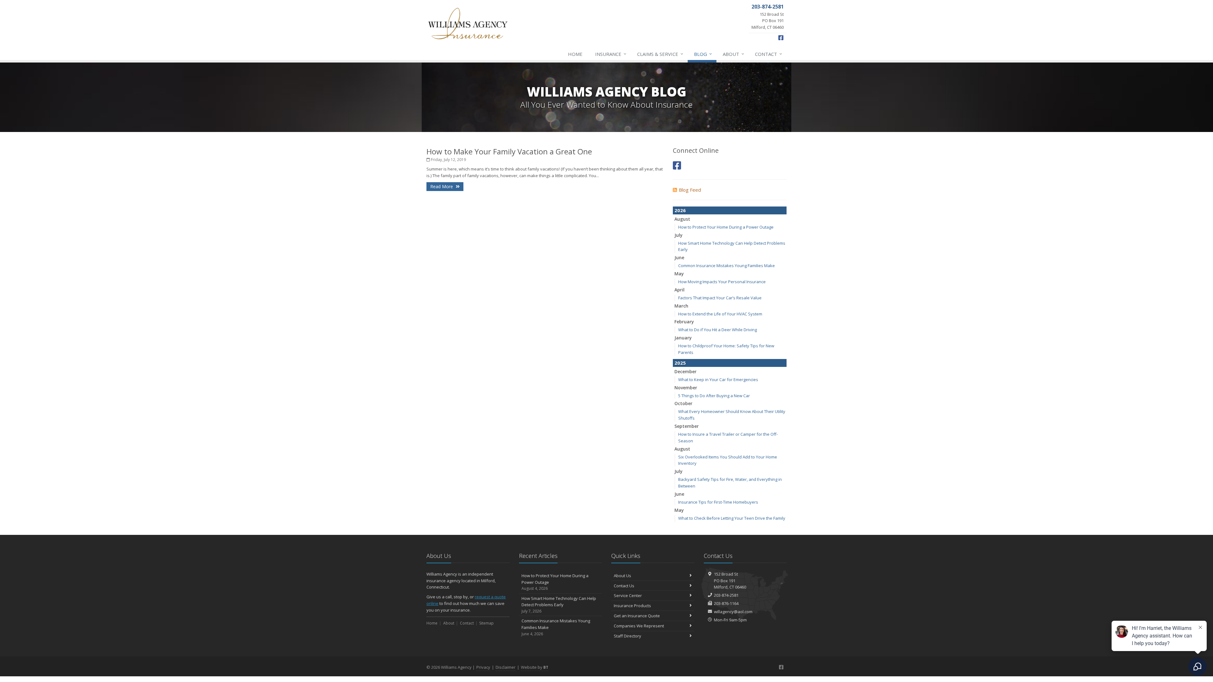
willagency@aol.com (733, 611)
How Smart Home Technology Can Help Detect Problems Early (559, 604)
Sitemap (486, 623)
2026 (680, 210)
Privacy (483, 667)
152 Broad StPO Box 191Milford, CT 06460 (730, 580)
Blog (703, 54)
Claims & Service (660, 54)
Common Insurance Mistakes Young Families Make (726, 265)
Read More (442, 186)
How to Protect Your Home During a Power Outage (726, 227)
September (686, 426)
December (685, 371)
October (683, 403)
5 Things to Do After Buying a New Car (714, 395)
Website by (534, 667)
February (684, 322)
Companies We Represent (639, 626)
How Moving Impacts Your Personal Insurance (722, 281)
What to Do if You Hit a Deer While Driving (717, 329)
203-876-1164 (726, 603)
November (685, 388)
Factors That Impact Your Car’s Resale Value (720, 298)
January (683, 338)
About (733, 54)
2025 (680, 363)
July (678, 235)
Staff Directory (627, 636)
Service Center (628, 595)
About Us (622, 575)
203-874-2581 (726, 595)
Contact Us (624, 586)
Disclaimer (506, 667)
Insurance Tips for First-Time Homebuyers (718, 502)
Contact (768, 54)
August (682, 219)
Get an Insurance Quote (637, 616)
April (679, 290)
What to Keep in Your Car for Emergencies (718, 379)
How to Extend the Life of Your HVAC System (720, 314)
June (679, 257)
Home (575, 54)
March (681, 306)
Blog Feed (690, 190)
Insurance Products (632, 605)
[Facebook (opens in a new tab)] (677, 165)
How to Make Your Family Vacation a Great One (509, 151)
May (679, 274)
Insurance (610, 54)
